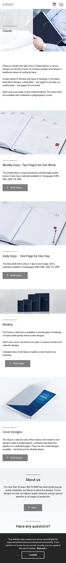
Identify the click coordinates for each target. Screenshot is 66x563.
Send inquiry (16, 187)
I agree (33, 555)
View (33, 507)
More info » (41, 548)
